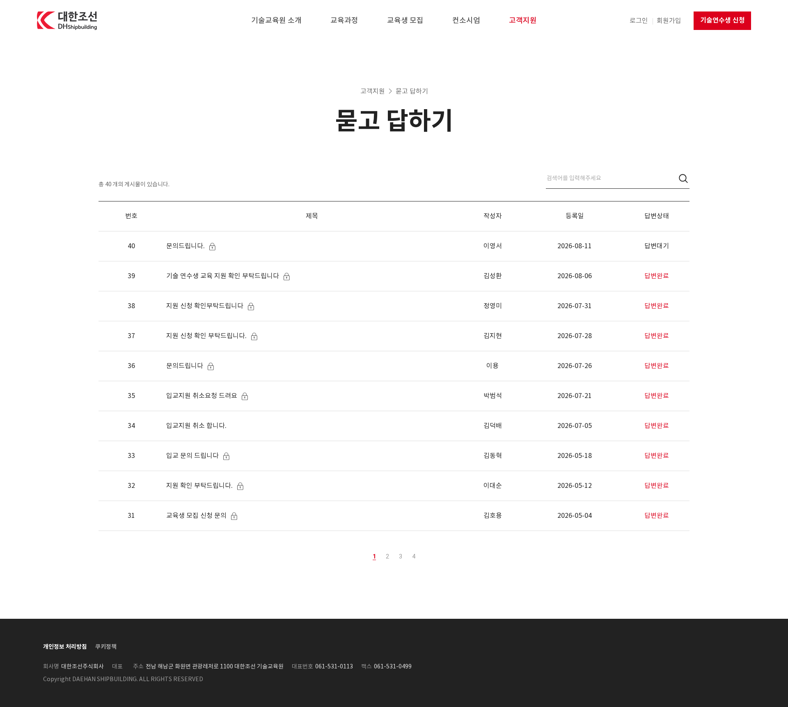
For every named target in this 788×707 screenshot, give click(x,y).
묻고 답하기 (412, 91)
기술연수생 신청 (722, 20)
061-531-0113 (334, 666)
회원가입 (669, 20)
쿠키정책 (106, 646)
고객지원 (372, 91)
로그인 (639, 20)
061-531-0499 (393, 666)
